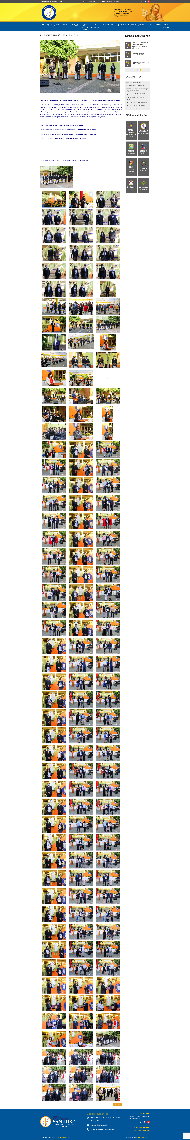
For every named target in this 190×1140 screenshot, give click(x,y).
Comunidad (105, 24)
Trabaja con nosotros (166, 25)
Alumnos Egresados (141, 25)
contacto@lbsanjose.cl (111, 2)
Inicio (43, 24)
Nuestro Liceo (49, 25)
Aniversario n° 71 (76, 25)
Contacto (158, 24)
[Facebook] (145, 1)
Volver (118, 1104)
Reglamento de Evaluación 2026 (135, 94)
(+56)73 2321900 (89, 2)
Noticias (113, 24)
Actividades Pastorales (122, 25)
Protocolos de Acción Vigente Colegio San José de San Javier (137, 90)
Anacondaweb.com (142, 1137)
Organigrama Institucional (133, 82)
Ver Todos (136, 70)
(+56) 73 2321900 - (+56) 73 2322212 (104, 1129)
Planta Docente (57, 25)
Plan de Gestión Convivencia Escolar (137, 102)
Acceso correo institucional (142, 1131)
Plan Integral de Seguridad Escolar (136, 105)
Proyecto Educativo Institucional (135, 85)
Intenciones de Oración (132, 25)
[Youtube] (148, 1)
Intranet (150, 24)
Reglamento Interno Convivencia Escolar (135, 98)
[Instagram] (142, 1)
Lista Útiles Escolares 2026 (85, 26)
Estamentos (66, 24)
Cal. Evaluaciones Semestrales (94, 25)
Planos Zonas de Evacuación (134, 109)
